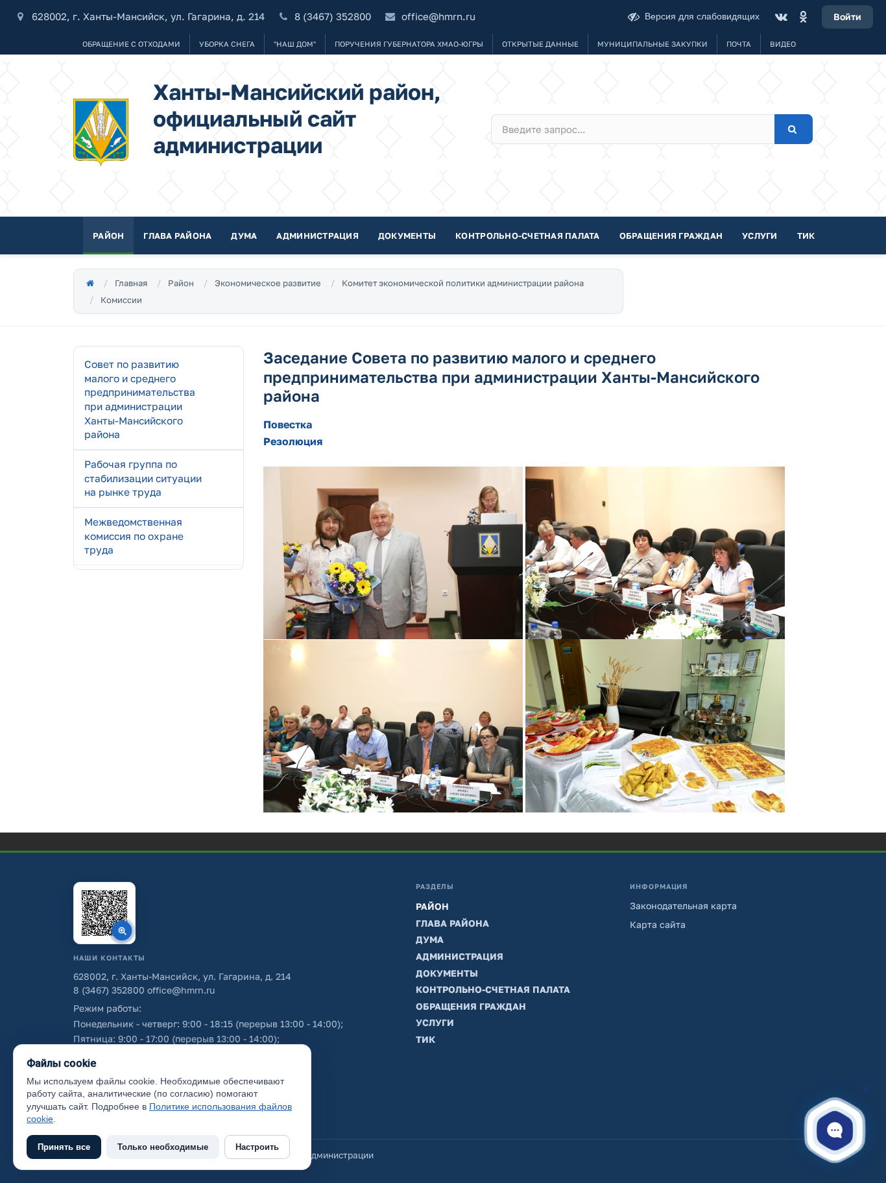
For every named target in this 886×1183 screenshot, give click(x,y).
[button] (835, 1130)
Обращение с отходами (131, 44)
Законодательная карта (683, 905)
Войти (847, 16)
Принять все (64, 1147)
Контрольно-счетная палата (527, 235)
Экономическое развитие (268, 283)
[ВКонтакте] (781, 17)
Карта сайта (658, 924)
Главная (131, 283)
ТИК (806, 235)
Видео (783, 44)
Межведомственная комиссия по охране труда (134, 535)
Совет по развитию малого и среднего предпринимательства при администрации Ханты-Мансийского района (139, 399)
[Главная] (90, 283)
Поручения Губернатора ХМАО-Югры (409, 44)
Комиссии (121, 300)
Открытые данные (540, 44)
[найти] (793, 129)
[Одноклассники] (803, 17)
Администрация (317, 235)
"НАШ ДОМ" (295, 44)
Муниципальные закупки (652, 44)
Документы (407, 235)
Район (108, 235)
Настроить (257, 1147)
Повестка (287, 424)
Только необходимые (162, 1147)
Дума (244, 235)
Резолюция (292, 441)
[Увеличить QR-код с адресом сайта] (104, 913)
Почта (738, 44)
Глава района (177, 235)
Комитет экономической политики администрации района (463, 283)
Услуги (760, 235)
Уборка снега (227, 44)
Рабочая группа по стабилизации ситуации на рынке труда (143, 478)
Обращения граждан (671, 235)
